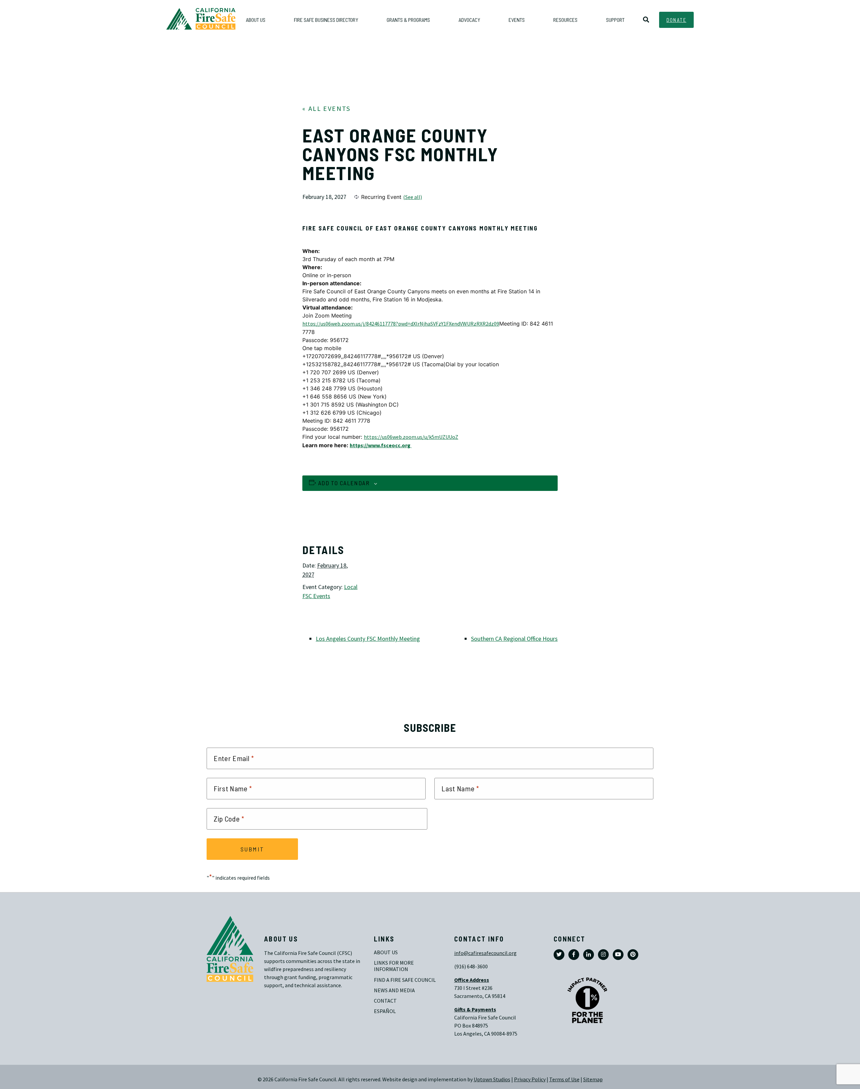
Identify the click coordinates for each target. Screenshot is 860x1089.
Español (385, 1011)
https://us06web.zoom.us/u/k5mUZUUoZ (411, 437)
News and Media (394, 990)
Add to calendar (344, 483)
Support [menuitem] (615, 19)
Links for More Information (394, 966)
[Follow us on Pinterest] (633, 954)
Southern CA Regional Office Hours (514, 639)
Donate (676, 20)
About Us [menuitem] (255, 19)
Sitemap (593, 1079)
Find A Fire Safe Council (405, 980)
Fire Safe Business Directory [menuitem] (326, 19)
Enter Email (234, 758)
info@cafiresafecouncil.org (485, 953)
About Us (386, 952)
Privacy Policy (530, 1079)
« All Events (326, 109)
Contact (385, 1001)
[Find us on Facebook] (573, 954)
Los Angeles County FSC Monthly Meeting (368, 639)
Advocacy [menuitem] (469, 19)
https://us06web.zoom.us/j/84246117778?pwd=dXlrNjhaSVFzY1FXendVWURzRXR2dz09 (400, 323)
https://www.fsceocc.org (381, 445)
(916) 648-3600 (471, 966)
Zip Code (229, 819)
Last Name (460, 789)
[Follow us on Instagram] (603, 954)
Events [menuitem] (517, 19)
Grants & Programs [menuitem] (408, 19)
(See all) (412, 197)
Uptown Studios (492, 1079)
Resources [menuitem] (565, 19)
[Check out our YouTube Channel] (618, 954)
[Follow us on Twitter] (559, 954)
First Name (233, 789)
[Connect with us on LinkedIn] (588, 954)
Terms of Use (564, 1079)
